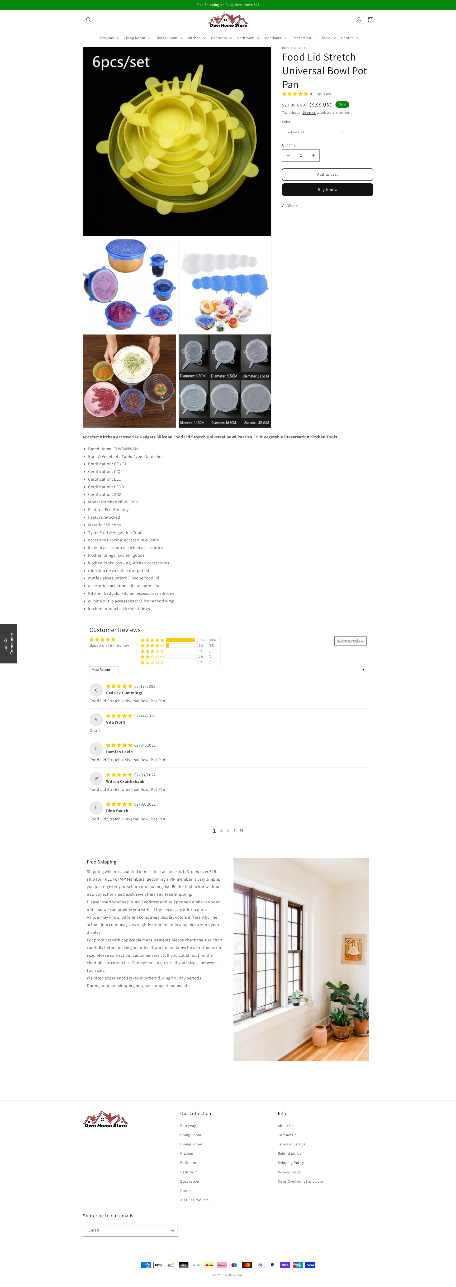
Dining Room (191, 1144)
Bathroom (189, 1172)
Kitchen (186, 1153)
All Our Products (194, 1199)
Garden (186, 1190)
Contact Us (287, 1134)
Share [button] (293, 205)
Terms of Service (292, 1144)
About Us (286, 1125)
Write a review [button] (350, 641)
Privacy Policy (289, 1172)
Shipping (309, 112)
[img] (119, 686)
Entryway (188, 1125)
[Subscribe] (172, 1230)
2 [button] (221, 830)
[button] (88, 20)
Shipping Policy (291, 1162)
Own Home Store (233, 1275)
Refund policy (289, 1153)
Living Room (190, 1134)
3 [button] (228, 830)
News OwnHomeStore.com (300, 1181)
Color (286, 121)
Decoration (189, 1181)
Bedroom (188, 1162)
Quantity (288, 145)
